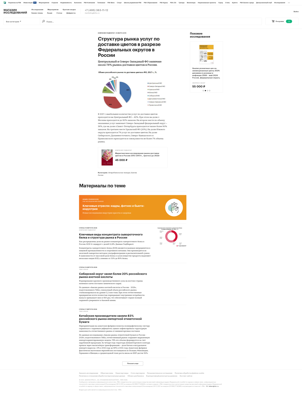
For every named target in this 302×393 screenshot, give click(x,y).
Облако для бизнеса (136, 376)
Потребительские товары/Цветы (122, 173)
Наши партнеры (121, 373)
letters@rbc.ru (214, 386)
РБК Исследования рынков (93, 201)
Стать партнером (138, 373)
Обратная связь (107, 373)
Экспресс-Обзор (198, 83)
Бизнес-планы (37, 13)
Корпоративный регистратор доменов (161, 376)
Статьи (59, 13)
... (289, 2)
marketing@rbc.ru (92, 13)
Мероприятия (53, 9)
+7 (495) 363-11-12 (96, 10)
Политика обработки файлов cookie (189, 373)
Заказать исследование (88, 373)
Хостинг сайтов (186, 376)
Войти (296, 11)
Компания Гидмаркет (123, 150)
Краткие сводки (69, 9)
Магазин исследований (15, 11)
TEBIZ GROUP (83, 269)
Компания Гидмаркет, (107, 33)
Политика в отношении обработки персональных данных (102, 376)
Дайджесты (71, 13)
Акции (49, 13)
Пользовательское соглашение (159, 373)
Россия (100, 175)
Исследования (37, 9)
